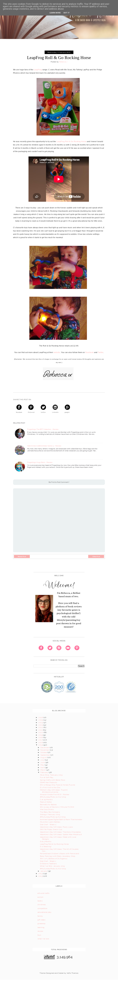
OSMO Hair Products (48, 782)
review (40, 931)
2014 (40, 874)
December (45, 748)
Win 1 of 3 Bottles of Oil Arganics (53, 859)
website (57, 352)
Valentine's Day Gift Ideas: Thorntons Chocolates (60, 832)
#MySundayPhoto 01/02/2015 (53, 869)
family (40, 916)
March (43, 770)
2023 (40, 725)
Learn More (55, 13)
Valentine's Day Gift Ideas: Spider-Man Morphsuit (61, 834)
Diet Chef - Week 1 (48, 861)
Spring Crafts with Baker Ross (52, 780)
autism (40, 897)
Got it (66, 13)
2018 (40, 737)
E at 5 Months (45, 841)
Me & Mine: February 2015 (51, 775)
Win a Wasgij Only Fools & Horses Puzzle (57, 785)
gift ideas (41, 920)
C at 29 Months (46, 800)
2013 (40, 876)
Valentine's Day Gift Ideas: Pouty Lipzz (56, 827)
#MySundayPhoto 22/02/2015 (53, 797)
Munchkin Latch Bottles (50, 822)
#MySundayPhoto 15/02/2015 (53, 817)
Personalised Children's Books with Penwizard (59, 854)
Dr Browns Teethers (48, 864)
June (42, 762)
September (45, 755)
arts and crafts (44, 893)
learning (41, 927)
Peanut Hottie (46, 802)
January (44, 871)
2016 (40, 742)
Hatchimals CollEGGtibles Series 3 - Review (44, 446)
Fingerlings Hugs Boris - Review (40, 462)
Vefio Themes (72, 973)
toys (39, 935)
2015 (40, 745)
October (43, 752)
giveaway (42, 924)
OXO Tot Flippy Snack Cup (51, 829)
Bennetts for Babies (48, 805)
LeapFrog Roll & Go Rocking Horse (71, 142)
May (42, 765)
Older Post (96, 556)
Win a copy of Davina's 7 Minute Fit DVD (57, 807)
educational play (45, 912)
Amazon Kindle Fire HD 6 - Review (54, 795)
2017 (40, 740)
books (40, 901)
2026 (40, 717)
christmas (42, 905)
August (43, 757)
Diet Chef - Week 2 (48, 825)
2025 (40, 720)
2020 (40, 732)
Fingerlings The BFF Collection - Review (43, 429)
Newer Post (22, 556)
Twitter (100, 352)
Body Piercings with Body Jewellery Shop (57, 856)
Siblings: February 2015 (50, 814)
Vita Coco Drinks (47, 809)
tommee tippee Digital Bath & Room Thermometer (61, 820)
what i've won (43, 939)
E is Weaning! (46, 847)
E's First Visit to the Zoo (50, 787)
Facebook (89, 352)
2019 (40, 735)
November (45, 750)
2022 (40, 727)
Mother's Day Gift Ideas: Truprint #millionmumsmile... (54, 791)
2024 (40, 723)
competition (42, 908)
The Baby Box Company (50, 812)
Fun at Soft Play (46, 777)
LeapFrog (38, 70)
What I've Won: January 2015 (52, 866)
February (44, 772)
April (42, 767)
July (42, 760)
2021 (40, 730)
